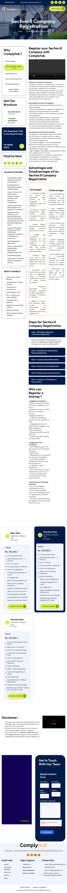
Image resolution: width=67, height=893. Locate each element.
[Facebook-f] (56, 2)
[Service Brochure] (5, 112)
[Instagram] (52, 2)
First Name (44, 782)
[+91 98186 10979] (21, 146)
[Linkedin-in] (63, 2)
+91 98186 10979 (8, 146)
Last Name (56, 782)
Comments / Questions (48, 801)
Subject (55, 790)
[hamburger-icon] (42, 8)
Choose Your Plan (16, 606)
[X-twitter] (59, 2)
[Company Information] (5, 120)
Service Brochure (14, 112)
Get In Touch (55, 9)
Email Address (43, 791)
